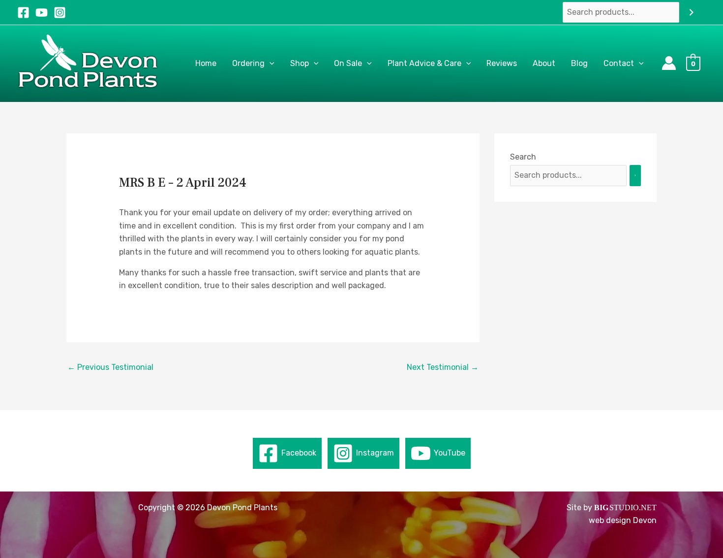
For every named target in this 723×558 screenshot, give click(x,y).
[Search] (691, 12)
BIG (601, 507)
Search (523, 157)
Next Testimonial (443, 367)
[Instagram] (60, 12)
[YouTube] (41, 12)
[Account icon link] (669, 63)
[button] (269, 63)
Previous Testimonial (110, 367)
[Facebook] (23, 12)
